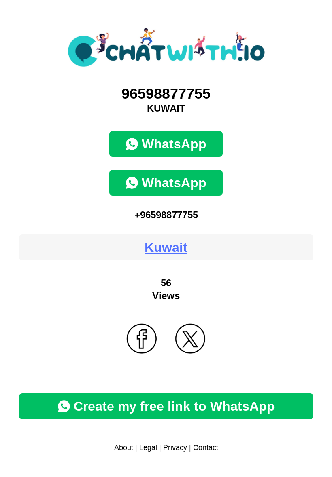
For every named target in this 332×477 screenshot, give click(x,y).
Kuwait (166, 247)
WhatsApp (174, 144)
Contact (205, 447)
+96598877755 (166, 214)
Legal (148, 447)
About (123, 447)
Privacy (175, 447)
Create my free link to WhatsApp (174, 406)
